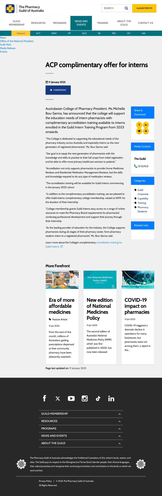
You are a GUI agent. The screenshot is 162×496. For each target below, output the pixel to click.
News (3, 37)
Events (3, 51)
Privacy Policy (45, 481)
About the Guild (124, 23)
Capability (143, 198)
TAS (114, 33)
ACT (38, 33)
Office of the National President (17, 41)
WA (143, 33)
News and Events (81, 23)
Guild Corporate (143, 192)
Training (102, 22)
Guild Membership (16, 23)
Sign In (144, 8)
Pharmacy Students (143, 209)
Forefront (59, 90)
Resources (38, 22)
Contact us (145, 22)
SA (99, 33)
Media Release (8, 48)
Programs (59, 22)
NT (69, 33)
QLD (84, 33)
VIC (129, 33)
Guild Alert (5, 44)
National (21, 33)
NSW (54, 33)
